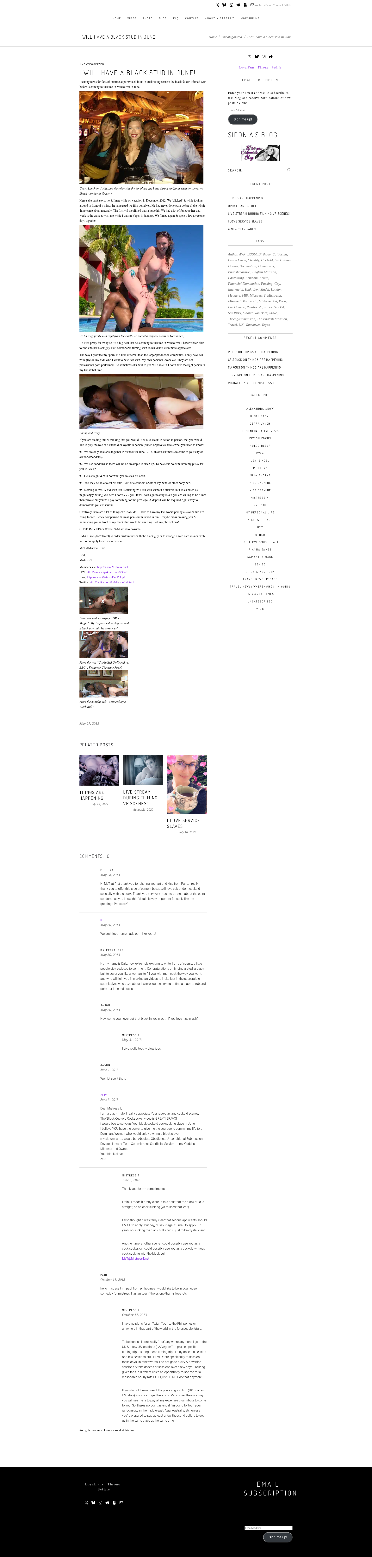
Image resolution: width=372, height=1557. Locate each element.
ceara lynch (237, 260)
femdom (251, 278)
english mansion (264, 272)
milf (245, 295)
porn (282, 301)
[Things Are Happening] (99, 770)
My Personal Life (260, 512)
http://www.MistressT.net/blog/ (106, 577)
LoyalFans (265, 4)
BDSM (252, 254)
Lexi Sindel (260, 460)
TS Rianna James (260, 593)
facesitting (236, 278)
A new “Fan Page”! (242, 229)
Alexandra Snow (260, 408)
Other (260, 534)
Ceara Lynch (260, 423)
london (276, 289)
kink (248, 289)
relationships (256, 307)
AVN (242, 254)
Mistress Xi (260, 497)
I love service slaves (245, 221)
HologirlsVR (260, 445)
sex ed (279, 307)
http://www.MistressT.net (112, 567)
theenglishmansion (241, 319)
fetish (264, 278)
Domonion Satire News (260, 431)
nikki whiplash (260, 519)
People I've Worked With (260, 542)
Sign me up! (242, 119)
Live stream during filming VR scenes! (140, 797)
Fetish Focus (260, 438)
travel (232, 325)
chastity (253, 260)
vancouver (252, 325)
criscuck (235, 360)
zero (104, 1095)
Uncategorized (231, 37)
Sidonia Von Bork (260, 571)
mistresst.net (268, 301)
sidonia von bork (255, 313)
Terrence (235, 375)
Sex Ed (260, 564)
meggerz (234, 295)
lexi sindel (261, 289)
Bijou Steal (260, 416)
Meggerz (260, 468)
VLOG (260, 608)
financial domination (243, 284)
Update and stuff (242, 206)
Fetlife (287, 4)
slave (273, 313)
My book (260, 505)
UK (241, 325)
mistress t (249, 301)
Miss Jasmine (260, 482)
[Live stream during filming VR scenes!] (143, 770)
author (232, 254)
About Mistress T (261, 383)
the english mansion (272, 319)
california (279, 254)
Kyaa (260, 453)
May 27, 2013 (89, 723)
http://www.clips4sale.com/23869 (107, 572)
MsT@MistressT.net (135, 1258)
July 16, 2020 (187, 832)
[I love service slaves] (187, 784)
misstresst (274, 295)
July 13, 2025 (99, 804)
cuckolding (283, 260)
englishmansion (239, 272)
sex (270, 307)
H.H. (103, 920)
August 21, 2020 (143, 809)
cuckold (267, 260)
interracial (235, 289)
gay (277, 284)
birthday (264, 254)
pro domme (236, 307)
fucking (266, 284)
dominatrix (266, 266)
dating (233, 266)
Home (213, 37)
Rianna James (260, 549)
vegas (266, 325)
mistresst (234, 301)
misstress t (257, 295)
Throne (277, 4)
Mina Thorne (260, 475)
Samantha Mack (260, 556)
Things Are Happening (91, 795)
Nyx (260, 527)
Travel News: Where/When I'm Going (260, 586)
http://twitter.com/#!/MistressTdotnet (112, 582)
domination (247, 266)
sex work (234, 313)
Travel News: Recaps (260, 579)
